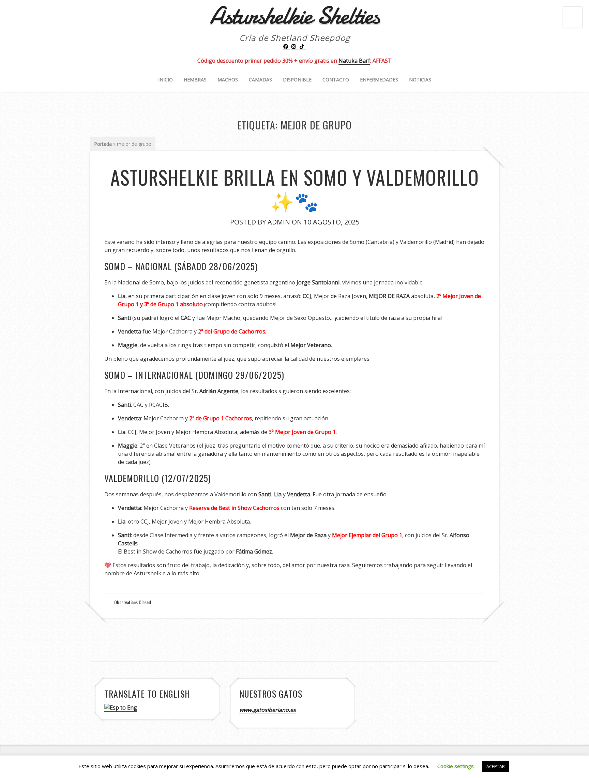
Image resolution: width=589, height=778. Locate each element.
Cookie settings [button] (455, 766)
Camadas (260, 79)
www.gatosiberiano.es (267, 710)
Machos (227, 79)
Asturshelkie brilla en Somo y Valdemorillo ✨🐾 (294, 188)
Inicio (165, 79)
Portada (103, 144)
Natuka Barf (354, 60)
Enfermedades (379, 79)
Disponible (297, 79)
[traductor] (120, 708)
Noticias (420, 79)
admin (279, 222)
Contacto (335, 79)
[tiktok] (302, 46)
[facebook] (286, 46)
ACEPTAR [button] (495, 766)
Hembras (195, 79)
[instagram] (294, 46)
